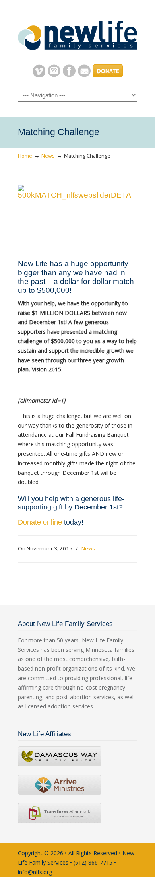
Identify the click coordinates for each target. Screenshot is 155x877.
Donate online (40, 522)
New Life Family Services (77, 32)
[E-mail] (84, 75)
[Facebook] (69, 75)
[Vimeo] (39, 75)
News (48, 155)
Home (25, 155)
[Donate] (108, 75)
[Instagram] (54, 75)
